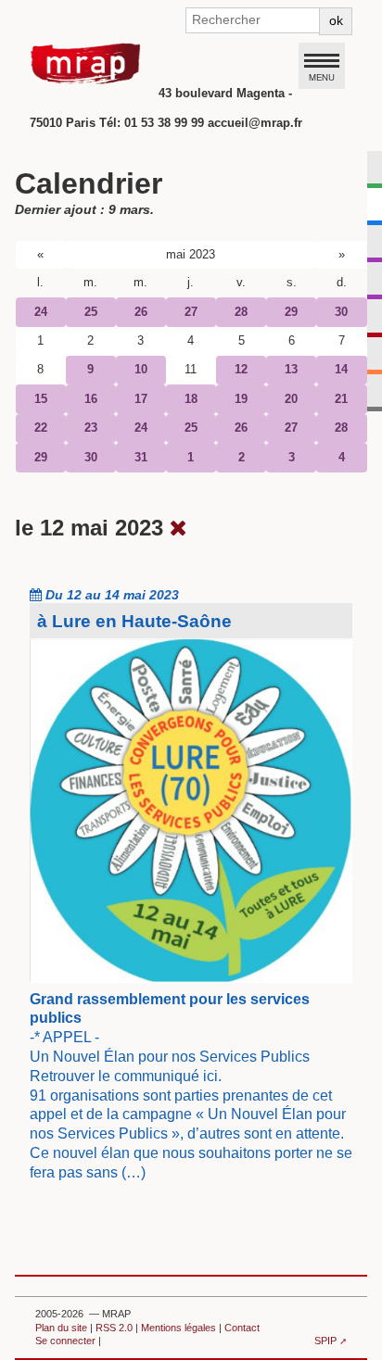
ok (336, 20)
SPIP (325, 1340)
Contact (242, 1327)
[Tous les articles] (178, 527)
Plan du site (61, 1327)
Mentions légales (178, 1327)
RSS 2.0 (114, 1327)
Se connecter (65, 1340)
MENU (322, 76)
